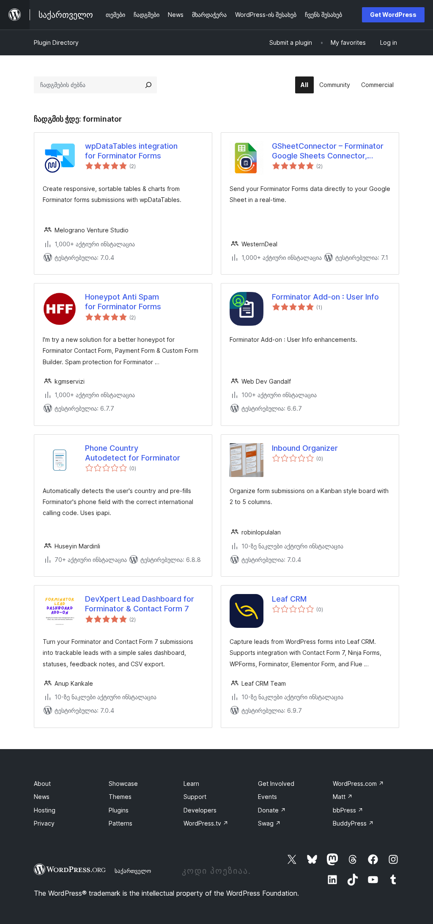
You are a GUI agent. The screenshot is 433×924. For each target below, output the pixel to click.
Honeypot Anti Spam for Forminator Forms (123, 301)
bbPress (348, 810)
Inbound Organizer (305, 448)
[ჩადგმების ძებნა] (148, 84)
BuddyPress (353, 823)
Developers (200, 810)
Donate (272, 810)
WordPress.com (358, 783)
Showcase (123, 783)
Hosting (44, 810)
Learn (191, 783)
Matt (343, 796)
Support (195, 796)
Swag (269, 823)
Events (267, 796)
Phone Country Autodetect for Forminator (132, 453)
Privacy (44, 823)
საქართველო (133, 870)
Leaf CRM (289, 598)
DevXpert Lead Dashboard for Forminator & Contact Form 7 (139, 603)
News (41, 796)
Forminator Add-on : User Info (325, 296)
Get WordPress (393, 14)
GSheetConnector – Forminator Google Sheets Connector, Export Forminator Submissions (328, 151)
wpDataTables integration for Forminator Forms (131, 151)
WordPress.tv (206, 823)
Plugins (119, 810)
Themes (120, 796)
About (42, 783)
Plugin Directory (56, 42)
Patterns (120, 823)
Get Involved (276, 783)
